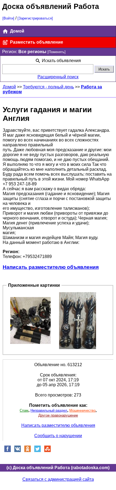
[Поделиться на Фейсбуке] (7, 451)
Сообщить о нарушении (58, 435)
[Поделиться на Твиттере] (37, 451)
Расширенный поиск (58, 77)
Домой (16, 31)
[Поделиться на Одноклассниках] (27, 451)
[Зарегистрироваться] (35, 18)
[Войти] (8, 18)
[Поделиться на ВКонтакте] (17, 451)
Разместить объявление (36, 42)
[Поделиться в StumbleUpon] (47, 451)
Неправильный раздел (48, 410)
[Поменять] (56, 52)
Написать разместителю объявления (51, 267)
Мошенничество (82, 410)
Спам (24, 410)
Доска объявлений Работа (50, 6)
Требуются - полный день (48, 87)
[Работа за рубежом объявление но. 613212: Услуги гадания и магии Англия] (30, 320)
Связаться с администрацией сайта (58, 479)
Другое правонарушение (58, 415)
